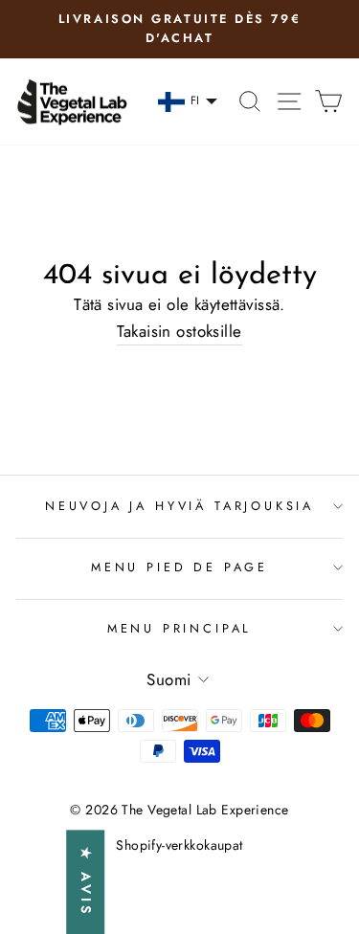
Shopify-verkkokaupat (179, 845)
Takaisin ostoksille (179, 331)
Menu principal (180, 628)
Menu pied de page (179, 567)
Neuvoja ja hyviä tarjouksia (179, 506)
